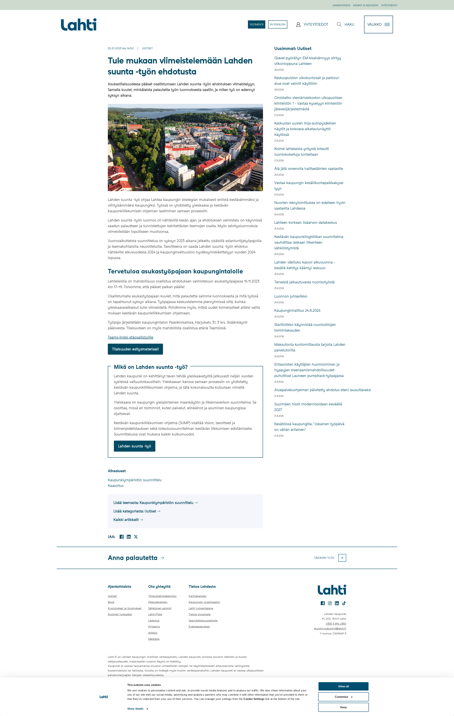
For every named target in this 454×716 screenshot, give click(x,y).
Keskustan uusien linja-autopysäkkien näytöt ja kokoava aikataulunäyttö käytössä (305, 129)
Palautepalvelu (157, 602)
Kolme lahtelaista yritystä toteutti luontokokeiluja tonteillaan (301, 152)
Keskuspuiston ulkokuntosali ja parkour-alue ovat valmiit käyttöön (307, 81)
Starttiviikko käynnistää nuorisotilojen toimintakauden (305, 327)
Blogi (111, 602)
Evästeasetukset (199, 626)
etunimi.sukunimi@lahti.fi (330, 628)
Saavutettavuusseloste (203, 620)
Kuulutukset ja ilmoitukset (125, 608)
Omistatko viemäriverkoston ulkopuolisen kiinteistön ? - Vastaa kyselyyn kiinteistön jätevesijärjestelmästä (308, 103)
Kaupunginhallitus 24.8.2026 (297, 310)
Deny (343, 707)
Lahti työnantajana (201, 608)
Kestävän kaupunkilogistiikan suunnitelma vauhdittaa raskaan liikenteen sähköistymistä (308, 242)
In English (278, 25)
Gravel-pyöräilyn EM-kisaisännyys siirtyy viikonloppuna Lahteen (307, 61)
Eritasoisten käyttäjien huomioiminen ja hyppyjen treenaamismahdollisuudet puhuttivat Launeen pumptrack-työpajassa (309, 370)
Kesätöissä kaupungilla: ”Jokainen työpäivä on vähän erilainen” (309, 427)
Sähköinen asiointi (159, 608)
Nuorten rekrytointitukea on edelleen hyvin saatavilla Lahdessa (309, 205)
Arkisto (152, 632)
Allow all (343, 686)
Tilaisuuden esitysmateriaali (135, 349)
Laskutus (153, 620)
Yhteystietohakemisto (162, 596)
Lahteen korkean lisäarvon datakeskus (305, 222)
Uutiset (147, 48)
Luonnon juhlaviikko (290, 296)
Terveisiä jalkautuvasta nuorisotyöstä (304, 282)
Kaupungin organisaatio (204, 602)
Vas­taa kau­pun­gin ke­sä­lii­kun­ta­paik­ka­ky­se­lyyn (309, 186)
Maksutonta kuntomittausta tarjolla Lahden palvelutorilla (309, 347)
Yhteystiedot (389, 5)
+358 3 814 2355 (336, 623)
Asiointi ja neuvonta (365, 5)
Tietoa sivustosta (200, 614)
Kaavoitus (116, 486)
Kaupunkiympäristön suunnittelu (135, 480)
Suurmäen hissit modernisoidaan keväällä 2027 (308, 407)
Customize (341, 696)
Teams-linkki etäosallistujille (130, 337)
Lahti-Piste (155, 614)
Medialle (153, 639)
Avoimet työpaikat (120, 614)
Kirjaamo (154, 626)
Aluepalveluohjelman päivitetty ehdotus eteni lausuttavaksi (310, 390)
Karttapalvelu (197, 596)
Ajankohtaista (341, 5)
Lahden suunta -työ (134, 446)
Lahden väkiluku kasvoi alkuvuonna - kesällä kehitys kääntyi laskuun (304, 265)
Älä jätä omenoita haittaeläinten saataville (308, 168)
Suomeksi (257, 25)
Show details (135, 708)
